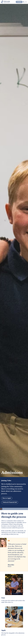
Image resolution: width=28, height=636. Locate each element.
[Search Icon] (24, 2)
